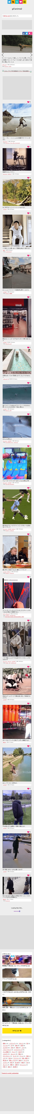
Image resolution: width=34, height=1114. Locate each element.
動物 (4, 1043)
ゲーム (21, 1056)
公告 (9, 1058)
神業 (11, 1064)
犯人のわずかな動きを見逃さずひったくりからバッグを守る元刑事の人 (16, 896)
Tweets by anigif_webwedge (10, 1073)
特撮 (22, 1062)
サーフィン (8, 142)
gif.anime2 (17, 9)
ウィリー (6, 66)
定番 (16, 1064)
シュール (4, 571)
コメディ (5, 1062)
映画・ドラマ (12, 1060)
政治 (9, 1066)
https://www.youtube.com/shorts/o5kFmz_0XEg (14, 616)
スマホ (7, 662)
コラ (4, 1058)
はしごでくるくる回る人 (10, 783)
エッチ (14, 1056)
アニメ (13, 1052)
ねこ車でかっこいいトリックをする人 (14, 207)
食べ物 (17, 1062)
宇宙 (4, 1066)
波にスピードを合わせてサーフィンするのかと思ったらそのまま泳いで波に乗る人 (16, 406)
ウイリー (7, 293)
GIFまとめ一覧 (17, 1030)
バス (9, 662)
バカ (4, 613)
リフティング (13, 662)
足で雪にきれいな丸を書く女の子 (12, 869)
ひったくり (8, 900)
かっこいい (5, 141)
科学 (11, 1062)
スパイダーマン (12, 615)
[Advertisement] (17, 24)
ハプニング (4, 64)
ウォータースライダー (10, 484)
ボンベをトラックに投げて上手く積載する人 (16, 740)
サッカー (7, 530)
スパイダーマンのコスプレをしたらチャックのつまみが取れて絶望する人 (16, 611)
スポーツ (9, 174)
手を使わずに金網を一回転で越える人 (14, 826)
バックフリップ (9, 251)
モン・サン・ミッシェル (15, 142)
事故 (19, 1054)
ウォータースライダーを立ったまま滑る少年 (16, 481)
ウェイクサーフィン (9, 442)
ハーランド (12, 530)
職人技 (4, 742)
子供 (12, 1047)
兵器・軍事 (24, 1058)
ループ (25, 1060)
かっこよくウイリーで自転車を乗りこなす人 (16, 290)
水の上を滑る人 (7, 439)
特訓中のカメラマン (9, 172)
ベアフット (16, 442)
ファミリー (16, 1058)
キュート (9, 661)
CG (27, 1062)
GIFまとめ (6, 16)
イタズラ (5, 1054)
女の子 (20, 1052)
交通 (21, 1045)
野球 (17, 1047)
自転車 (11, 293)
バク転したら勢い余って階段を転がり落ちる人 (16, 248)
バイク (10, 66)
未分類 (14, 1066)
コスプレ (7, 615)
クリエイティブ (18, 1049)
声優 (27, 1056)
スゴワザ (4, 209)
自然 (20, 1060)
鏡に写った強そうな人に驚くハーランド (14, 570)
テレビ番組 (6, 1052)
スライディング (9, 343)
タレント (13, 1054)
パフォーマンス (7, 1049)
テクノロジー (6, 1056)
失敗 (4, 250)
